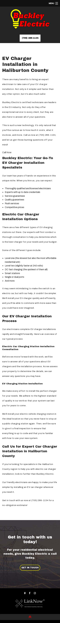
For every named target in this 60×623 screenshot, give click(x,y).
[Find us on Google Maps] (25, 593)
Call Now (7, 152)
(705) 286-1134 (30, 38)
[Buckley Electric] (30, 20)
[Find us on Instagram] (34, 593)
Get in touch (30, 568)
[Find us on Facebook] (30, 593)
